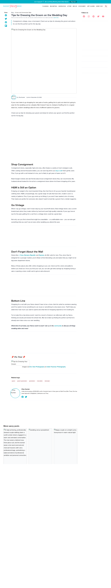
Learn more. (56, 17)
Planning (45, 6)
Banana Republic (30, 255)
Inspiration (62, 6)
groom (13, 381)
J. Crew (21, 255)
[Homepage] (12, 6)
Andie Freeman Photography (56, 367)
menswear (47, 381)
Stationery (82, 6)
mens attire (39, 381)
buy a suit (59, 171)
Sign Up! (73, 2)
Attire (69, 6)
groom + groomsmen (22, 381)
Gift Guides (91, 6)
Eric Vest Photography (36, 367)
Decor (75, 6)
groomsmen (32, 381)
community (58, 326)
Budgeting (53, 6)
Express (41, 255)
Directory (99, 6)
